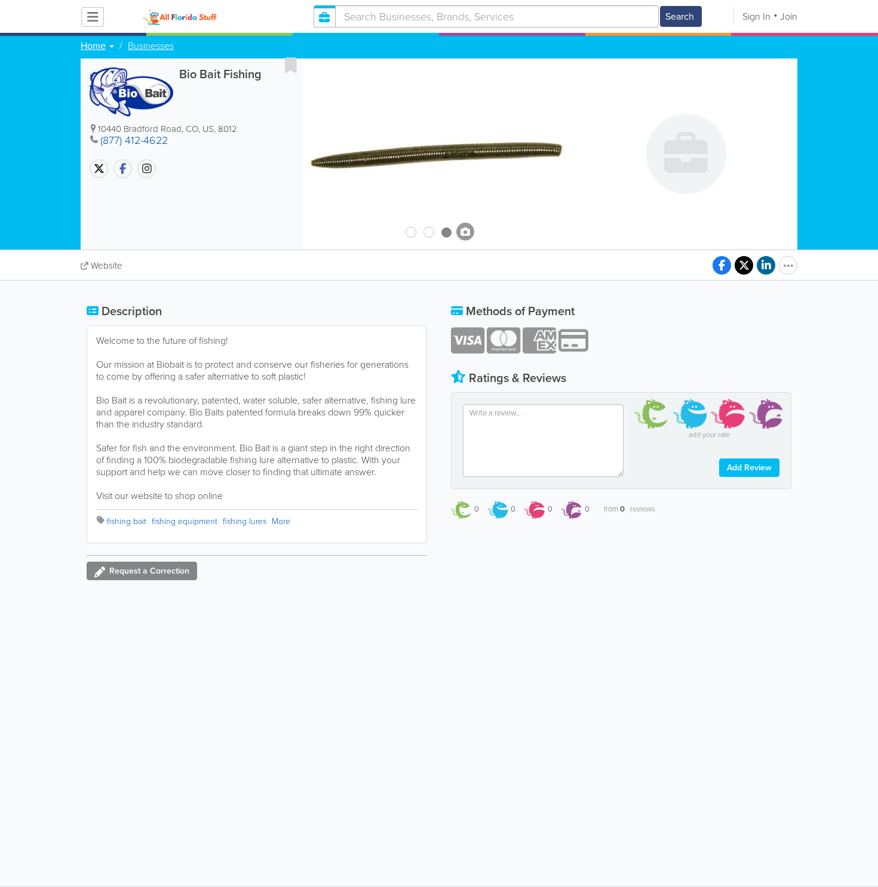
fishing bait (126, 521)
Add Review (749, 467)
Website (106, 265)
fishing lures (244, 521)
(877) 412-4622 (134, 140)
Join (788, 16)
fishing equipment (184, 521)
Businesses (151, 46)
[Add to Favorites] (291, 65)
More (281, 521)
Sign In (756, 16)
